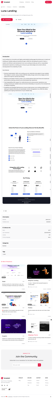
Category (21, 2)
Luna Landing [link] (22, 6)
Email (37, 385)
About (46, 380)
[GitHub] (2, 385)
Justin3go (10, 396)
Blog (32, 2)
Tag (28, 385)
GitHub (37, 380)
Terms (46, 385)
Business (15, 6)
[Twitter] (5, 385)
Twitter (37, 382)
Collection (27, 2)
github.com (48, 219)
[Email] (7, 385)
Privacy (46, 382)
